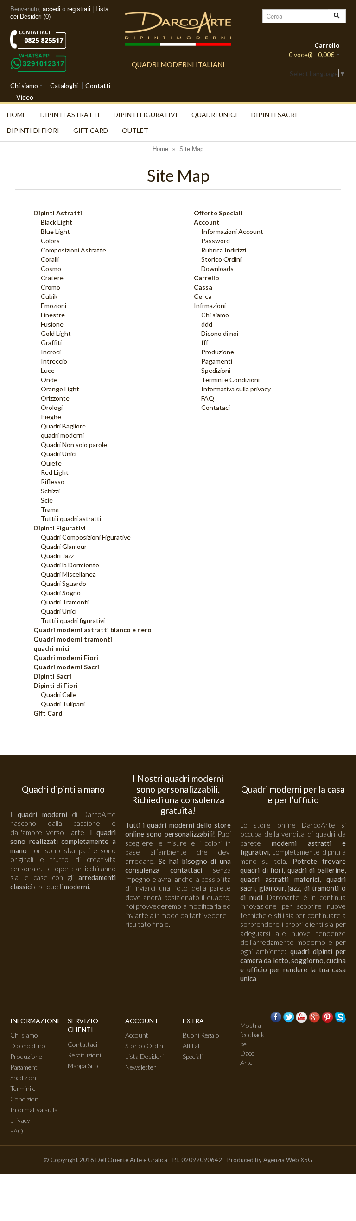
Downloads (217, 268)
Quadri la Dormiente (70, 565)
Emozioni (53, 305)
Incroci (51, 352)
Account (207, 222)
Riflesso (52, 481)
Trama (50, 509)
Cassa (203, 287)
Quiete (51, 463)
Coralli (50, 259)
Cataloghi (64, 85)
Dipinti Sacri (274, 115)
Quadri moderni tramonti (72, 639)
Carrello (206, 278)
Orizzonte (55, 398)
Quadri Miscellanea (68, 574)
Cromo (50, 287)
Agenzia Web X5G (287, 1160)
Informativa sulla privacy (236, 389)
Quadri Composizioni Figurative (86, 537)
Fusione (52, 324)
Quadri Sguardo (63, 583)
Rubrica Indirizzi (223, 250)
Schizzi (50, 491)
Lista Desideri (144, 1056)
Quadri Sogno (61, 593)
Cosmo (51, 268)
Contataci (215, 407)
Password (215, 241)
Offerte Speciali (218, 213)
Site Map (191, 148)
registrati (78, 9)
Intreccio (54, 361)
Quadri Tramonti (65, 602)
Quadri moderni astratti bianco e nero (92, 630)
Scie (47, 500)
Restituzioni (84, 1055)
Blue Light (55, 231)
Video (24, 97)
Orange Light (60, 389)
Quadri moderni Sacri (66, 667)
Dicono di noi (219, 333)
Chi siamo (24, 85)
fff (204, 342)
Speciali (193, 1056)
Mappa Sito (83, 1066)
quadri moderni (62, 435)
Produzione (217, 352)
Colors (50, 241)
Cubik (49, 296)
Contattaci (82, 1044)
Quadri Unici (58, 454)
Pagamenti (216, 361)
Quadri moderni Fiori (65, 657)
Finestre (53, 315)
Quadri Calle (58, 695)
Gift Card (90, 130)
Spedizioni (215, 370)
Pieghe (51, 417)
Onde (49, 380)
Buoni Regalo (201, 1035)
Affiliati (192, 1046)
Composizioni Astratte (73, 250)
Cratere (52, 278)
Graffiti (51, 342)
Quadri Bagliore (63, 426)
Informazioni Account (232, 231)
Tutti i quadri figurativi (73, 620)
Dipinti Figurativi (146, 115)
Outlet (135, 130)
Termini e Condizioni (230, 380)
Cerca (203, 296)
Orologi (52, 407)
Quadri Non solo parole (74, 444)
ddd (206, 324)
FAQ (207, 398)
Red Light (55, 472)
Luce (48, 370)
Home (16, 115)
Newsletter (140, 1067)
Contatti (97, 85)
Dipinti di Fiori (33, 130)
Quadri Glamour (64, 546)
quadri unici (214, 115)
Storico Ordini (221, 259)
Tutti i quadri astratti (71, 518)
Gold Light (56, 333)
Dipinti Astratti (70, 115)
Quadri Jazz (57, 556)
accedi (51, 9)
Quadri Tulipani (63, 704)
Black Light (56, 222)
